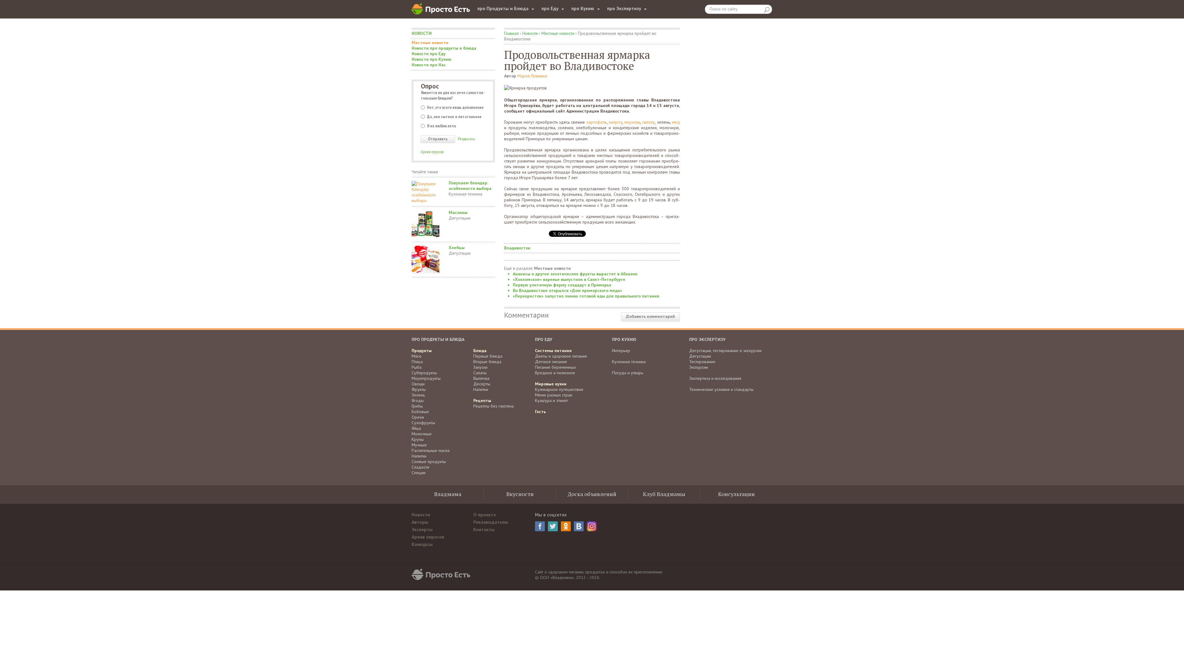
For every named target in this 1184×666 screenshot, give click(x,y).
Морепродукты (426, 378)
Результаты (466, 139)
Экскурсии (698, 367)
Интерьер (621, 350)
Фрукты (419, 389)
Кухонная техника (465, 194)
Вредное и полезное (555, 373)
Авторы (420, 522)
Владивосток (517, 248)
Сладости (420, 467)
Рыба (416, 367)
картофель (596, 122)
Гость (540, 411)
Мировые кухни (550, 384)
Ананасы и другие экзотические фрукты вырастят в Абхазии (575, 274)
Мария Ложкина (532, 76)
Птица (417, 361)
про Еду (549, 8)
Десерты (481, 384)
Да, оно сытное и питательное (454, 116)
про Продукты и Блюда (502, 8)
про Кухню (582, 8)
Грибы (417, 406)
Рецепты (482, 400)
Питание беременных (555, 367)
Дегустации (460, 218)
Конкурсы (422, 544)
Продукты (422, 350)
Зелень (418, 395)
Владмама (447, 494)
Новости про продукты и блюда (444, 48)
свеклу (648, 122)
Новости (422, 33)
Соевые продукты (429, 461)
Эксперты (422, 529)
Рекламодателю (490, 522)
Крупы (418, 439)
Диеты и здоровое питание (561, 356)
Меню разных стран (553, 395)
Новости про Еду (429, 53)
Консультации (736, 494)
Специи (419, 472)
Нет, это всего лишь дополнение (455, 107)
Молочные (422, 434)
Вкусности (520, 494)
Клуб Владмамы (664, 494)
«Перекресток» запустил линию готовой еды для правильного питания (586, 296)
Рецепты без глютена (493, 406)
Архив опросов (432, 151)
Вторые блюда (487, 361)
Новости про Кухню (431, 59)
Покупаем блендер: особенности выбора (470, 185)
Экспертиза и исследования (715, 378)
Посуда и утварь (627, 373)
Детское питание (551, 361)
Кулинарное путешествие (559, 389)
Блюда (480, 350)
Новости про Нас (429, 65)
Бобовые (420, 411)
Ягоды (418, 400)
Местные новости (430, 42)
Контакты (484, 529)
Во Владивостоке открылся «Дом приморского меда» (567, 290)
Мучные (419, 445)
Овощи (418, 384)
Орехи (418, 417)
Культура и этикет (551, 400)
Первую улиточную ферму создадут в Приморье (562, 285)
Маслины (458, 212)
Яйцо (416, 428)
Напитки (419, 456)
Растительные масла (431, 450)
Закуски (480, 367)
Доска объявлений (592, 494)
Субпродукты (424, 373)
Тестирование (702, 361)
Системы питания (553, 350)
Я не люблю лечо (441, 126)
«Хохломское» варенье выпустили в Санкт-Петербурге (569, 279)
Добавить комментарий (650, 316)
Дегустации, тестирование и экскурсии (725, 350)
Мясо (416, 356)
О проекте (484, 515)
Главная (511, 33)
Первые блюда (487, 356)
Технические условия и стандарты (721, 389)
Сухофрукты (423, 423)
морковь (632, 122)
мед (676, 122)
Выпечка (481, 378)
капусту (616, 122)
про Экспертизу (624, 8)
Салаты (480, 373)
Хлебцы (457, 247)
